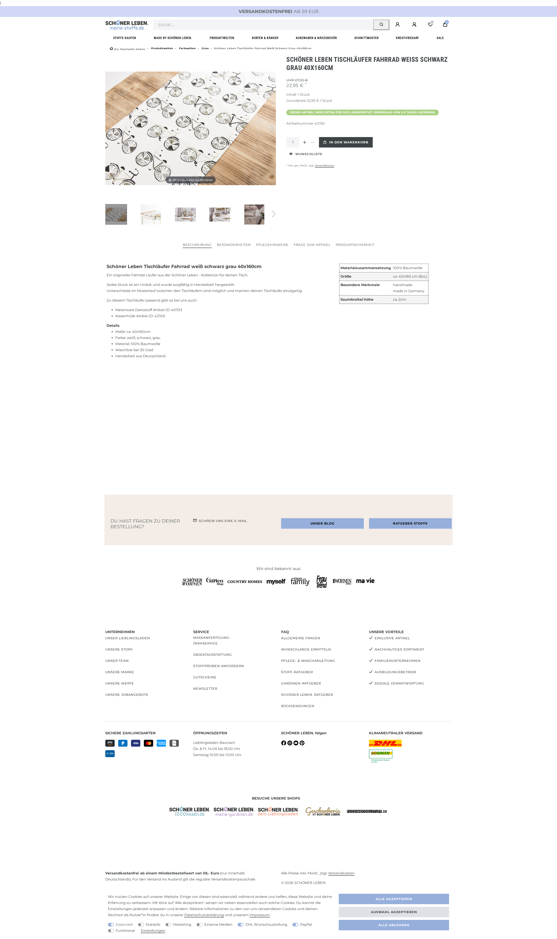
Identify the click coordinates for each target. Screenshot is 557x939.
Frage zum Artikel (312, 245)
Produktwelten (222, 38)
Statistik (153, 924)
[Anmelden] (398, 24)
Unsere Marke (119, 672)
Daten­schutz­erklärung (204, 915)
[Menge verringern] (312, 142)
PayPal (306, 924)
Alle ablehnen (393, 925)
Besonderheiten (234, 245)
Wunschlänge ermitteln (306, 649)
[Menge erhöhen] (305, 142)
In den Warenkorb (348, 142)
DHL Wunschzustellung (266, 924)
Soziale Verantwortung (399, 683)
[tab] (197, 245)
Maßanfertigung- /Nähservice (212, 640)
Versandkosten (324, 165)
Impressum (260, 915)
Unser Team (117, 661)
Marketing (182, 924)
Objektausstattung (212, 655)
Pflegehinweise (272, 245)
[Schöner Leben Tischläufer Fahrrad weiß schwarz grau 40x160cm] (116, 215)
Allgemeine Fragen (300, 638)
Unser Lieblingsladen (127, 638)
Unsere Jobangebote (126, 695)
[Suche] (381, 25)
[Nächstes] (272, 128)
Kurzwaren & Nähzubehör (316, 38)
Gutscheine (204, 677)
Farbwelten (187, 48)
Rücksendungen (297, 706)
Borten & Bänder (265, 38)
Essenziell (124, 924)
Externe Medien (218, 924)
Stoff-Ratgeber (297, 672)
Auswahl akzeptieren (394, 912)
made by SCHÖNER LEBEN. (173, 38)
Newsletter (205, 689)
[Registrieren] (415, 24)
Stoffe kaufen (124, 38)
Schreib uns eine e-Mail (223, 521)
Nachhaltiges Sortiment (399, 649)
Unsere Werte (119, 683)
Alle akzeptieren (394, 899)
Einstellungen (153, 931)
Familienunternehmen (398, 661)
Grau (205, 48)
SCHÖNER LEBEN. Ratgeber (307, 695)
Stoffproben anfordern (218, 666)
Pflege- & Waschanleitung (308, 661)
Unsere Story (119, 649)
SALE (440, 38)
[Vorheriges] (108, 128)
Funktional (125, 931)
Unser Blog (322, 523)
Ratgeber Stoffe (410, 523)
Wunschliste (308, 154)
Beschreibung (197, 245)
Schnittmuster (366, 38)
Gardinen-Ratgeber (301, 683)
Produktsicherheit (355, 245)
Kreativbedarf (407, 38)
